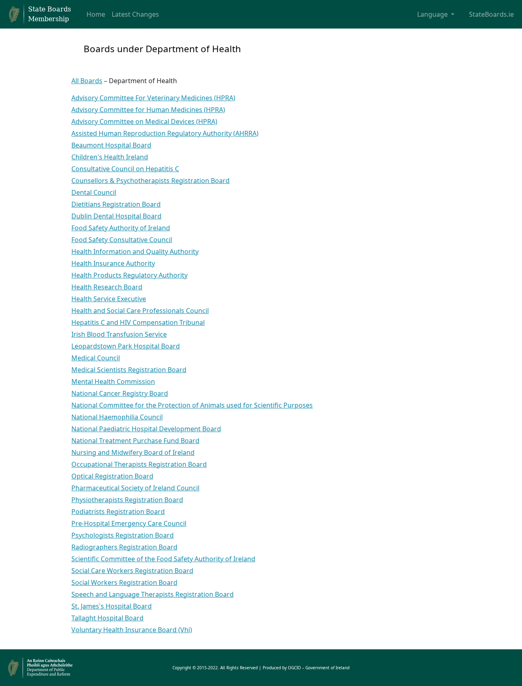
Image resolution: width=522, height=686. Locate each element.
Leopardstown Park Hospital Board (125, 346)
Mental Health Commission (113, 381)
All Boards (86, 80)
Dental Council (93, 192)
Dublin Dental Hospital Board (116, 216)
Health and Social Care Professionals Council (140, 310)
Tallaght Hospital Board (107, 617)
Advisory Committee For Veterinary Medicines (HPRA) (153, 97)
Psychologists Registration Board (122, 535)
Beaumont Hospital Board (111, 145)
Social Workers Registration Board (124, 582)
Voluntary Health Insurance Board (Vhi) (131, 629)
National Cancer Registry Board (119, 393)
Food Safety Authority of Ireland (120, 227)
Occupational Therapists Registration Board (139, 464)
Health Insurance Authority (113, 263)
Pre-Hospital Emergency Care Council (128, 523)
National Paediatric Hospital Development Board (146, 428)
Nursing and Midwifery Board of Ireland (133, 452)
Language (433, 14)
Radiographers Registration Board (124, 547)
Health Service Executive (108, 298)
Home (95, 14)
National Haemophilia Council (117, 416)
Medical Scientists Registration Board (128, 369)
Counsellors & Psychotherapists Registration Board (150, 180)
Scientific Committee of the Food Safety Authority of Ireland (163, 558)
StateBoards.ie (491, 14)
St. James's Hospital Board (111, 606)
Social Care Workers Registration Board (132, 570)
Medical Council (95, 357)
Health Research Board (106, 286)
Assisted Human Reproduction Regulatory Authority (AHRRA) (165, 133)
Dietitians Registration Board (116, 204)
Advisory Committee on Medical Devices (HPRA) (144, 121)
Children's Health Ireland (109, 156)
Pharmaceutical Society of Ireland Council (135, 487)
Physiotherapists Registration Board (127, 499)
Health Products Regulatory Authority (129, 275)
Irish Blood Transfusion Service (119, 334)
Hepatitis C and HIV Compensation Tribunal (138, 322)
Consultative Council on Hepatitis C (125, 168)
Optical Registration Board (112, 476)
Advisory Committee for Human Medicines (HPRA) (148, 109)
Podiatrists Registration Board (118, 511)
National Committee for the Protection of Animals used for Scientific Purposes (192, 405)
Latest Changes (135, 14)
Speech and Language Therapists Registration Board (152, 594)
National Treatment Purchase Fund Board (135, 440)
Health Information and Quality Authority (135, 251)
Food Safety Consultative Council (121, 239)
